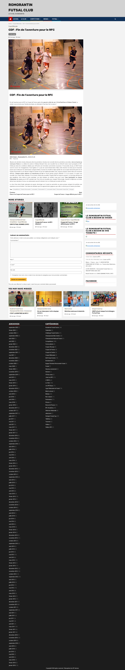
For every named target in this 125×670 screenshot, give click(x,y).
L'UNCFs (47, 380)
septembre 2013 (13, 543)
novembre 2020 (13, 360)
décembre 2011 (13, 601)
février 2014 (12, 529)
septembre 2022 (13, 336)
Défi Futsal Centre (50, 358)
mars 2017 (12, 427)
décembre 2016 (13, 435)
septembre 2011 (13, 610)
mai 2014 (11, 521)
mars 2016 (12, 460)
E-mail (12, 264)
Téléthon (47, 419)
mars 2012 (12, 593)
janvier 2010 (12, 665)
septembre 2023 (13, 327)
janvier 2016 (12, 466)
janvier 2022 (12, 344)
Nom (12, 259)
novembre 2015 (13, 471)
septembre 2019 (13, 374)
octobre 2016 (12, 441)
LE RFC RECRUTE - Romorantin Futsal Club (98, 269)
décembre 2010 (13, 635)
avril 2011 (11, 624)
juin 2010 (11, 651)
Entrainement (28, 311)
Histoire (47, 372)
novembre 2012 (13, 571)
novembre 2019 (13, 372)
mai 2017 (11, 421)
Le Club (23, 19)
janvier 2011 (12, 632)
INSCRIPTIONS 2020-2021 (93, 271)
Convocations (49, 344)
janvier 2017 (12, 432)
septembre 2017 (13, 413)
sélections (48, 413)
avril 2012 (11, 590)
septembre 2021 (13, 352)
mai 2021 (11, 355)
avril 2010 (11, 657)
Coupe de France (65, 219)
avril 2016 (11, 457)
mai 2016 (11, 455)
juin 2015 (11, 485)
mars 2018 (12, 402)
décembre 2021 (13, 347)
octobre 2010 (12, 640)
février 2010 (12, 662)
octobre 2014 (12, 507)
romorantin (34, 189)
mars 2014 (12, 527)
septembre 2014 (13, 510)
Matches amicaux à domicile (74, 311)
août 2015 (12, 480)
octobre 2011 (12, 607)
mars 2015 (12, 493)
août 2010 (12, 646)
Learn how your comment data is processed (43, 284)
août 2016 (12, 446)
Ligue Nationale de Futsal (52, 388)
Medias (45, 19)
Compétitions (34, 19)
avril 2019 (11, 377)
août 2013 (12, 546)
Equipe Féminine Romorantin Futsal (55, 363)
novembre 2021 (13, 349)
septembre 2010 (13, 643)
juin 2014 (11, 518)
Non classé (48, 397)
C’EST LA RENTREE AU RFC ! (19, 313)
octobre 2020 (12, 363)
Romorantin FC (42, 189)
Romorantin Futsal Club (62, 189)
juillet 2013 (12, 549)
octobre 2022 (12, 333)
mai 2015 (11, 488)
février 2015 (12, 496)
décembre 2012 (13, 568)
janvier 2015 (12, 499)
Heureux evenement (51, 369)
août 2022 (12, 338)
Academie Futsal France (16, 308)
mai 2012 (11, 588)
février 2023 (12, 330)
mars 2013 (12, 560)
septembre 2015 (13, 477)
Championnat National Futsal (17, 219)
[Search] (115, 19)
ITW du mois (49, 374)
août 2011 (12, 613)
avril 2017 (11, 424)
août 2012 (12, 579)
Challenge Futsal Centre (52, 333)
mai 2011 (11, 621)
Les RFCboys (49, 385)
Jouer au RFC (96, 257)
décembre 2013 (13, 535)
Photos (47, 402)
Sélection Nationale (50, 410)
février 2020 (12, 369)
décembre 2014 (13, 502)
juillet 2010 (12, 649)
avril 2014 (11, 524)
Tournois (47, 421)
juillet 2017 (12, 416)
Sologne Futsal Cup (97, 308)
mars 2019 (12, 380)
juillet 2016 (12, 449)
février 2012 (12, 596)
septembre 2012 (13, 577)
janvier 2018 (12, 405)
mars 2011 (12, 626)
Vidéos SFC (48, 427)
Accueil (16, 19)
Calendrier (48, 330)
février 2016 (12, 463)
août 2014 (12, 513)
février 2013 (12, 563)
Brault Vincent (90, 273)
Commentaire (14, 240)
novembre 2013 (13, 538)
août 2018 (12, 394)
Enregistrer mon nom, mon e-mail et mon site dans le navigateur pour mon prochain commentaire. (39, 275)
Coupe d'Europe (49, 347)
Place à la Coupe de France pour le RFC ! (22, 193)
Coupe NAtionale (13, 26)
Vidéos (47, 424)
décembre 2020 (13, 358)
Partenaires (48, 399)
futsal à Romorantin (26, 189)
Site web (12, 270)
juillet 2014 (12, 516)
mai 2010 (11, 654)
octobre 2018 (12, 391)
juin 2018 (11, 397)
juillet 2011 (12, 615)
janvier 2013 (12, 565)
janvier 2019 (12, 385)
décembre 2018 (13, 388)
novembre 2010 (13, 637)
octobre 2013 (12, 541)
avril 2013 (11, 557)
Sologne (71, 189)
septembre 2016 (13, 444)
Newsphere (67, 668)
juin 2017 (11, 419)
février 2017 (12, 430)
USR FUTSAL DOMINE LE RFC (19, 224)
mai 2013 (11, 554)
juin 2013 (11, 552)
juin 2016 (11, 452)
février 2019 (12, 383)
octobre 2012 (12, 574)
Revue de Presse (50, 405)
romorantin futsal (51, 189)
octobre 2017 (12, 410)
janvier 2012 (12, 599)
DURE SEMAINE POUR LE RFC (105, 273)
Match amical (68, 308)
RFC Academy (49, 408)
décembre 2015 (13, 469)
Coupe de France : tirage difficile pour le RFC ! (68, 193)
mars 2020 (12, 366)
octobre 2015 (12, 474)
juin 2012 (11, 585)
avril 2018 (11, 399)
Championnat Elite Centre (17, 311)
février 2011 (12, 629)
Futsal (54, 19)
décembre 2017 (13, 408)
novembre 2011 (13, 604)
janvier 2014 (12, 532)
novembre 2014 (13, 505)
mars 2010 (12, 660)
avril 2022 (11, 341)
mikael (18, 37)
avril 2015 (11, 491)
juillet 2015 (12, 482)
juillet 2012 (12, 582)
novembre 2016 (13, 438)
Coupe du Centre (50, 352)
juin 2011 (11, 618)
